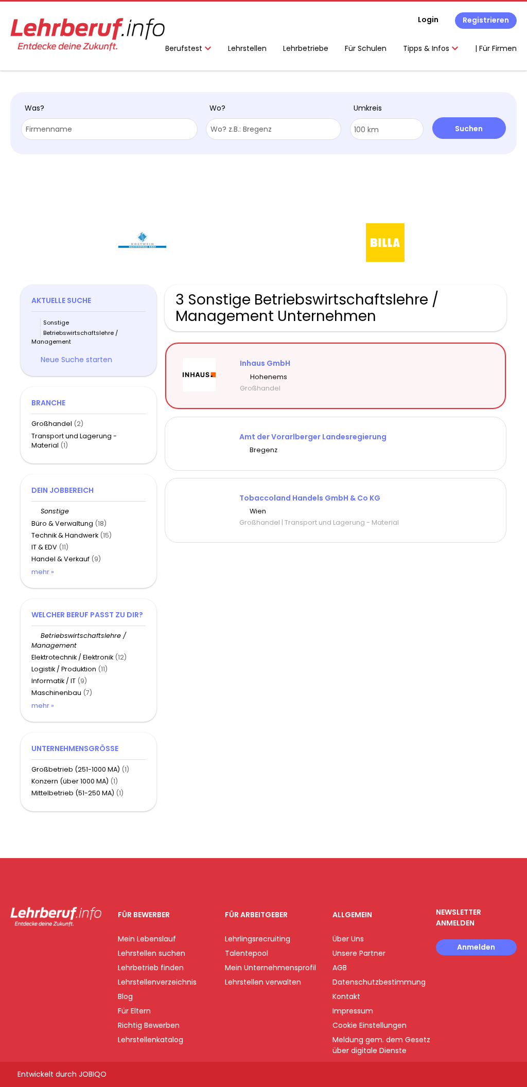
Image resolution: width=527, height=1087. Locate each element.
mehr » (42, 571)
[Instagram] (34, 948)
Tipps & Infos (427, 48)
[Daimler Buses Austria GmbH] (451, 242)
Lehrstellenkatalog (150, 1040)
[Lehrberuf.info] (87, 34)
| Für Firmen (496, 48)
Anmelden (476, 947)
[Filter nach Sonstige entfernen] (36, 511)
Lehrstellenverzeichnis (157, 982)
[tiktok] (67, 948)
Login (428, 19)
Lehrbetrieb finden (151, 968)
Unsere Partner (358, 953)
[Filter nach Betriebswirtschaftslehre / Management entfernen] (36, 635)
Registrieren (486, 20)
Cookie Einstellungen (369, 1025)
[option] (208, 243)
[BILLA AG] (208, 242)
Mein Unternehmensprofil (270, 968)
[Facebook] (17, 948)
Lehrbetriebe (305, 48)
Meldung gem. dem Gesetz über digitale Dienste (381, 1045)
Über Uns (348, 939)
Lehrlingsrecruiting (257, 939)
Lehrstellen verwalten (263, 982)
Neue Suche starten (76, 359)
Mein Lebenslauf (147, 939)
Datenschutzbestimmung (379, 982)
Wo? (217, 108)
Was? (34, 108)
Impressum (352, 1011)
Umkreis (368, 108)
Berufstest (184, 48)
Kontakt (346, 996)
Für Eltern (134, 1011)
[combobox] (109, 129)
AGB (339, 968)
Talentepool (246, 953)
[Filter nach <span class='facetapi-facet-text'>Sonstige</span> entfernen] (36, 322)
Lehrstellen (247, 48)
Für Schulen (366, 48)
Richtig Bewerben (149, 1025)
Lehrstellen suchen (151, 953)
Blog (125, 996)
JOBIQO (93, 1074)
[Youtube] (51, 948)
